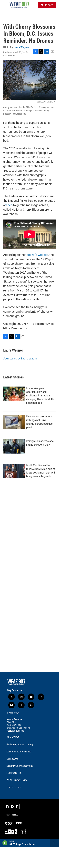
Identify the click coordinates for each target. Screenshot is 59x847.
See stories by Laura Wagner (21, 358)
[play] (5, 843)
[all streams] (54, 843)
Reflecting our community (20, 744)
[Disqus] (29, 543)
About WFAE (13, 737)
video (8, 205)
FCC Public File (14, 773)
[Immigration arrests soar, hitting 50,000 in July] (14, 446)
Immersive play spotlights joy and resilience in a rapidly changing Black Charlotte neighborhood (40, 395)
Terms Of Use (14, 787)
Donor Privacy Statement (20, 766)
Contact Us (12, 759)
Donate (48, 4)
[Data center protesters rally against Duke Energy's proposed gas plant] (14, 422)
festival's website (36, 254)
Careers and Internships (19, 751)
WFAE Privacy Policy (17, 780)
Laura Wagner (21, 47)
